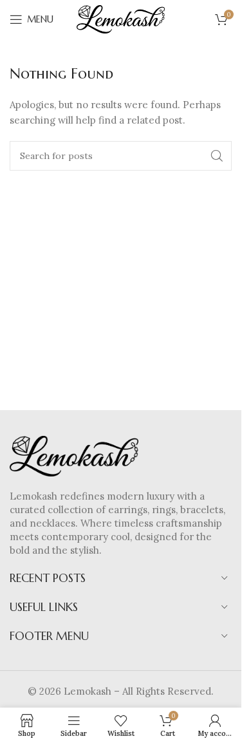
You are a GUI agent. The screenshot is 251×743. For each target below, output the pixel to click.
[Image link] (74, 455)
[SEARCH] (217, 156)
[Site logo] (121, 18)
